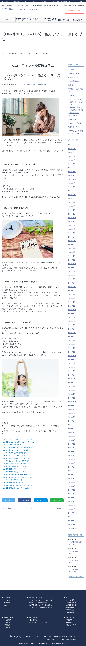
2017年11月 (72, 528)
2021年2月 (72, 390)
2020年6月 (72, 421)
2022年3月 (72, 340)
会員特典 (7, 627)
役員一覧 (7, 602)
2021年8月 (72, 367)
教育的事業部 (70, 600)
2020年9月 (72, 409)
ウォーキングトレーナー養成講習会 (40, 607)
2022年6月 (72, 329)
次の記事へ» (59, 508)
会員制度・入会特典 (70, 5)
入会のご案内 (8, 617)
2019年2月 (72, 482)
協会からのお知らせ (35, 617)
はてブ (41, 500)
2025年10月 (72, 179)
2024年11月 (72, 218)
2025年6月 (72, 191)
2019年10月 (72, 452)
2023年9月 (72, 271)
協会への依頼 (70, 607)
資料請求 (69, 620)
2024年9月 (72, 225)
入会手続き (7, 620)
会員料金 (7, 622)
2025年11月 (72, 175)
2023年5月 (72, 287)
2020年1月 (72, 440)
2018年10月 (72, 498)
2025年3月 (72, 202)
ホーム (8, 20)
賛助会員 (7, 625)
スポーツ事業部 (71, 602)
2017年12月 (72, 524)
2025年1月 (72, 210)
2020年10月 (72, 406)
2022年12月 (72, 306)
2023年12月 (72, 260)
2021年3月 (72, 386)
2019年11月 (72, 448)
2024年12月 (72, 214)
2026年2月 (72, 168)
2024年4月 (72, 245)
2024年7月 (72, 233)
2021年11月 (72, 356)
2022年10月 (72, 314)
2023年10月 (72, 268)
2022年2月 (72, 344)
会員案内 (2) (72, 95)
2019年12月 (72, 444)
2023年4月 (72, 291)
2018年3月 (72, 517)
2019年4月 (72, 475)
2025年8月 (72, 183)
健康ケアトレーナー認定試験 (38, 602)
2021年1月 (72, 394)
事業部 (68, 598)
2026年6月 (72, 152)
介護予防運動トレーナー (22, 20)
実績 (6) (71, 85)
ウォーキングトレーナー (36, 20)
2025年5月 (72, 195)
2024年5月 (72, 241)
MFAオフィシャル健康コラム (37, 85)
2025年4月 (72, 199)
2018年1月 (72, 521)
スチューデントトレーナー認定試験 (40, 600)
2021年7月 (72, 371)
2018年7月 (72, 501)
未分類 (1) (71, 70)
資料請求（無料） (75, 10)
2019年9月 (72, 455)
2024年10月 (72, 222)
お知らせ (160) (73, 73)
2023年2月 (72, 298)
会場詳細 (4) (72, 127)
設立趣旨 (7, 600)
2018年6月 (72, 505)
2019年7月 (72, 463)
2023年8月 (72, 275)
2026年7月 (72, 149)
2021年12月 (72, 352)
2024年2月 (72, 252)
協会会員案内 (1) (74, 81)
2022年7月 (72, 325)
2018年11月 (72, 494)
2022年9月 (72, 317)
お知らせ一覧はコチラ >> (76, 577)
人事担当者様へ (71, 610)
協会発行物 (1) (73, 77)
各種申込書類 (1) (76, 107)
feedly (58, 500)
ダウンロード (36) (74, 99)
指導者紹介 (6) (73, 119)
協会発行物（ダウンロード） (38, 622)
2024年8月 (72, 229)
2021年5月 (72, 379)
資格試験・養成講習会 (36, 598)
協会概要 (81, 5)
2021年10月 (72, 360)
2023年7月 (72, 279)
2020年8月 (72, 413)
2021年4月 (72, 383)
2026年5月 (72, 156)
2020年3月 (72, 432)
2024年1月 (72, 256)
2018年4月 (72, 513)
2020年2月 (72, 436)
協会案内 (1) (74, 115)
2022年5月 (72, 333)
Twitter (9, 500)
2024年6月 (72, 237)
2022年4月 (72, 337)
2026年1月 (72, 172)
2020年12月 (72, 398)
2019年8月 (72, 459)
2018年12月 (72, 490)
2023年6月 (72, 283)
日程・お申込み (63, 20)
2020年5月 (72, 425)
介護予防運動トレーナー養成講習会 (40, 605)
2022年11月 (72, 310)
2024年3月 (72, 248)
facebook (25, 500)
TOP (4, 53)
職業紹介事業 (77, 20)
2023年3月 (72, 294)
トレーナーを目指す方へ (50, 20)
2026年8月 (72, 145)
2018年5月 (72, 509)
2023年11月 (72, 264)
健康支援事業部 (71, 605)
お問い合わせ (70, 617)
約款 (5, 605)
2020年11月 (72, 402)
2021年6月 (72, 375)
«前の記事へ (6, 508)
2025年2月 (72, 206)
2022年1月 (72, 348)
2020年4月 (72, 429)
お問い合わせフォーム (73, 625)
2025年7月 (72, 187)
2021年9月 (72, 363)
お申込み (69, 622)
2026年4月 (72, 160)
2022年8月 (72, 321)
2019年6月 (72, 467)
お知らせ (22, 85)
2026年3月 (72, 164)
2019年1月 (72, 486)
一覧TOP (32, 508)
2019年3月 (72, 478)
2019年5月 (72, 471)
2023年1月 (72, 302)
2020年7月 (72, 417)
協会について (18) (74, 123)
